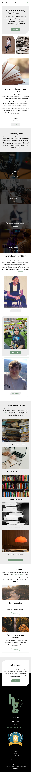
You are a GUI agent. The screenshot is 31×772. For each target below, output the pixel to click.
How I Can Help (15, 755)
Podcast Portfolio (15, 760)
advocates (20, 574)
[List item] (13, 120)
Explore (6, 412)
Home (15, 751)
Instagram (20, 271)
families (14, 574)
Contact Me (16, 768)
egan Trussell (15, 352)
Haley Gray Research (9, 3)
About (15, 753)
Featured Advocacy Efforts (15, 757)
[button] (15, 124)
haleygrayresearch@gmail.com (15, 727)
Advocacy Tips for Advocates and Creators (15, 766)
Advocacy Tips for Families (15, 764)
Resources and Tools (15, 762)
